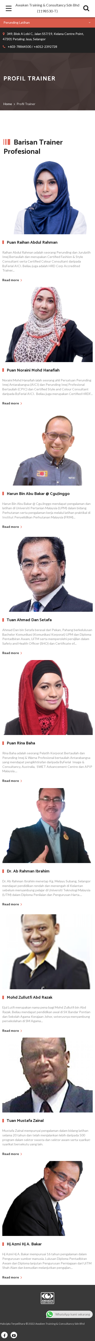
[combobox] (47, 22)
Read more (10, 280)
